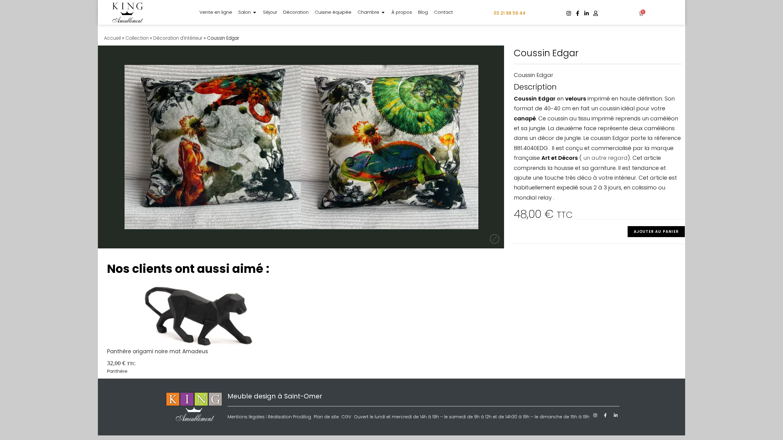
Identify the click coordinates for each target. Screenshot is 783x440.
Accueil (112, 38)
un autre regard (605, 158)
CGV (346, 417)
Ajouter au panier (656, 231)
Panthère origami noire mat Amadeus (157, 351)
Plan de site (326, 417)
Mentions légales (246, 417)
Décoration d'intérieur (177, 38)
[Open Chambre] (383, 12)
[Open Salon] (254, 12)
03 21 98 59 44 (509, 13)
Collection (137, 38)
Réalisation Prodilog (289, 417)
